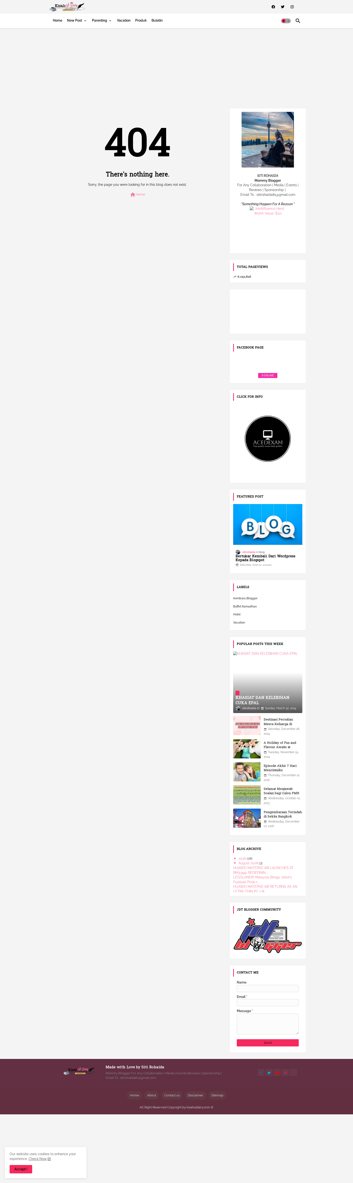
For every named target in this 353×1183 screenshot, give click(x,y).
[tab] (57, 20)
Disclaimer (195, 1095)
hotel (237, 614)
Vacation (123, 20)
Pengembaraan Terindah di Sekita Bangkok (283, 814)
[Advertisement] (176, 67)
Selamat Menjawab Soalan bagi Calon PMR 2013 (281, 793)
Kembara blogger (245, 598)
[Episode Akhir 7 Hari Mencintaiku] (247, 771)
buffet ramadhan (245, 606)
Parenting (99, 20)
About (151, 1095)
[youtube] (277, 1072)
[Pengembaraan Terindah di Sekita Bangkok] (247, 818)
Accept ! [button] (20, 1169)
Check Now (38, 1159)
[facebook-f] (261, 1072)
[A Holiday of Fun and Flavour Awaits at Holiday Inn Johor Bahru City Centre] (247, 748)
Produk (141, 20)
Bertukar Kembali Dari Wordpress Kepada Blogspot (265, 559)
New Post (74, 20)
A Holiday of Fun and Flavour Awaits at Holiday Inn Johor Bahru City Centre (283, 749)
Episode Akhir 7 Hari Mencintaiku (280, 768)
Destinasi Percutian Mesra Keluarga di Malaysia (278, 724)
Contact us (172, 1095)
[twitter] (283, 7)
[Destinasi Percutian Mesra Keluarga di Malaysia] (247, 725)
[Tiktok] (293, 1072)
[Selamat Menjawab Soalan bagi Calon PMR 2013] (247, 795)
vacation (239, 622)
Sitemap (217, 1095)
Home (57, 20)
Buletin (157, 20)
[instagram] (292, 7)
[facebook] (273, 7)
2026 (242, 858)
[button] (286, 20)
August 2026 (248, 863)
